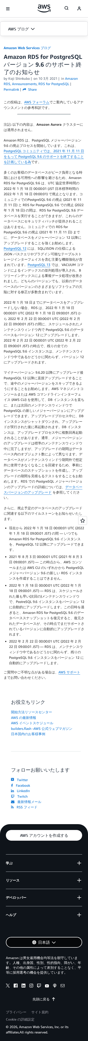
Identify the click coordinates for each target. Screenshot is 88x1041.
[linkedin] (23, 986)
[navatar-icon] (79, 9)
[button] (44, 29)
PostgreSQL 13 (39, 265)
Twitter (21, 780)
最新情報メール (28, 802)
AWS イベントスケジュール (32, 723)
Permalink (11, 89)
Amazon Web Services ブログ (27, 48)
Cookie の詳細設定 (20, 1019)
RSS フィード (26, 807)
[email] (63, 986)
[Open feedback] (82, 520)
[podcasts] (55, 986)
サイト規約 (39, 1012)
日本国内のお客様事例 (28, 734)
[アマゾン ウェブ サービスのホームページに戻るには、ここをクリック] (44, 8)
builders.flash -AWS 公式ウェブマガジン (41, 728)
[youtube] (47, 986)
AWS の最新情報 (23, 717)
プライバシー (16, 1012)
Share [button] (32, 89)
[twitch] (39, 986)
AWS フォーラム (36, 102)
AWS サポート (69, 672)
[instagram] (31, 986)
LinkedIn (22, 791)
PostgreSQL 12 (15, 248)
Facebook (22, 785)
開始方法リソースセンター (31, 712)
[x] (8, 986)
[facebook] (16, 986)
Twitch (21, 796)
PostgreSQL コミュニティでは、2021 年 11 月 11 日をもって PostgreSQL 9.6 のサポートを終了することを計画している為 (44, 156)
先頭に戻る (41, 999)
